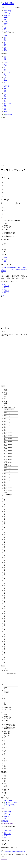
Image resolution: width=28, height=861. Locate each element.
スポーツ (6, 37)
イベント (6, 106)
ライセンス (7, 13)
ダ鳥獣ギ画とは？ (9, 811)
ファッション (7, 103)
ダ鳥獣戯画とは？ (9, 10)
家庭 (5, 98)
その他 (5, 50)
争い (5, 44)
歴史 (5, 101)
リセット (12, 409)
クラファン (9, 269)
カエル (5, 21)
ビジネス (6, 35)
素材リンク (7, 818)
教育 (5, 45)
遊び (5, 105)
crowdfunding (10, 267)
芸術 (5, 47)
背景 (5, 49)
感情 (5, 40)
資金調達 (16, 269)
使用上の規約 (7, 834)
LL (4, 213)
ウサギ (5, 23)
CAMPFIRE (4, 267)
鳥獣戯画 (3, 271)
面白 (5, 42)
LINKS (5, 17)
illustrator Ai (4, 859)
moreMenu (3, 53)
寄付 (13, 269)
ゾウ (5, 75)
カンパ (16, 267)
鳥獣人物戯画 (23, 269)
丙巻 (5, 58)
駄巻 (5, 59)
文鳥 (5, 28)
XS (4, 207)
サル (5, 29)
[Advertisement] (7, 141)
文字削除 (6, 692)
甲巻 (5, 19)
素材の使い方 (7, 12)
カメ (5, 77)
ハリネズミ (7, 31)
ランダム (6, 409)
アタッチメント (8, 110)
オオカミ (6, 80)
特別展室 (6, 816)
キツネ (5, 24)
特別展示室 (7, 15)
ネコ (5, 26)
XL (4, 214)
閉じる (2, 386)
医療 (5, 39)
